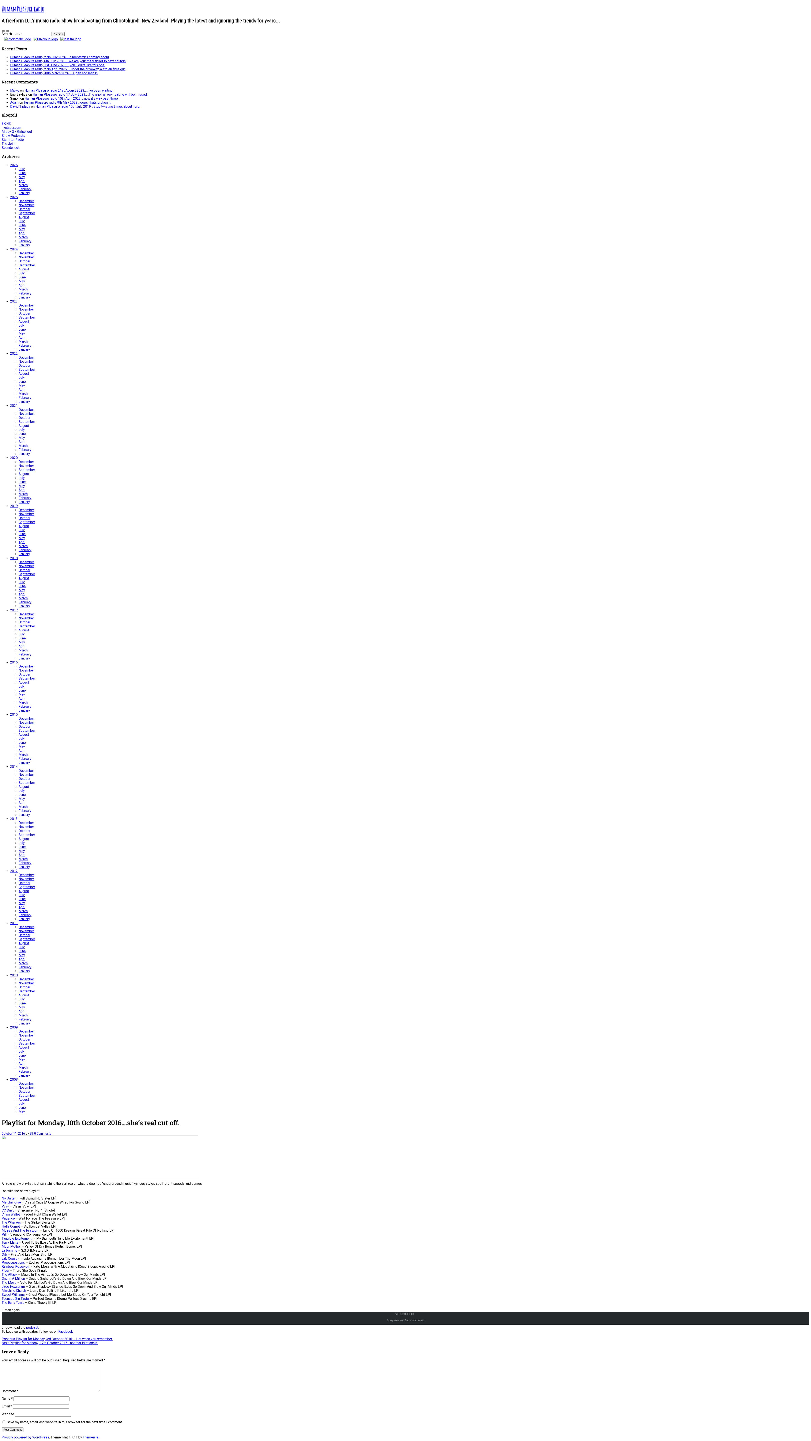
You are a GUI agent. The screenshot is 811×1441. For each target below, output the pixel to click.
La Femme (9, 1250)
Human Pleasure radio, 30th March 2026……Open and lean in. (54, 73)
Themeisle (90, 1437)
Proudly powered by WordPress (25, 1437)
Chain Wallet (11, 1214)
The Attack (9, 1275)
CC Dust (8, 1210)
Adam (14, 102)
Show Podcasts (13, 136)
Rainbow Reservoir (16, 1267)
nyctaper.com (11, 128)
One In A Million (13, 1279)
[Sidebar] (3, 31)
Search (7, 34)
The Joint (8, 144)
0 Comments (42, 1134)
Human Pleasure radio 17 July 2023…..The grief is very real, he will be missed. (90, 94)
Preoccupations (13, 1263)
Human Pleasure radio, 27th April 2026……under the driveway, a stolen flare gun (67, 69)
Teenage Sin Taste (15, 1299)
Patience (8, 1218)
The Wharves (11, 1222)
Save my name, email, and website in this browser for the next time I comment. (64, 1422)
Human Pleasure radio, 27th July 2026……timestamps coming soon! (59, 57)
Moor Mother (11, 1246)
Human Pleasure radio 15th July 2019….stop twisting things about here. (87, 106)
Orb (4, 1254)
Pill (4, 1234)
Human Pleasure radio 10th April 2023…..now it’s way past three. (71, 98)
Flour (6, 1271)
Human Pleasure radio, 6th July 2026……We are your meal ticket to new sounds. (68, 61)
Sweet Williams (13, 1295)
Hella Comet (11, 1226)
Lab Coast (9, 1258)
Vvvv (5, 1206)
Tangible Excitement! (17, 1238)
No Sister (9, 1198)
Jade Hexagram (13, 1287)
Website (8, 1414)
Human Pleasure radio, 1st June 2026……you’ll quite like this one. (57, 65)
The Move (9, 1283)
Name (7, 1398)
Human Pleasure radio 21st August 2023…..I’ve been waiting (68, 90)
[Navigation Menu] (7, 31)
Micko (14, 90)
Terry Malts (10, 1242)
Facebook (65, 1332)
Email (7, 1406)
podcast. (32, 1328)
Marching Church (14, 1291)
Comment (10, 1391)
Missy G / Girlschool (17, 132)
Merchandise (11, 1202)
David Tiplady (20, 106)
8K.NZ (6, 124)
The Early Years (13, 1303)
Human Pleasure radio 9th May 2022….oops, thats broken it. (67, 102)
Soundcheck (11, 148)
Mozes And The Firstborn (20, 1230)
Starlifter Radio (13, 140)
